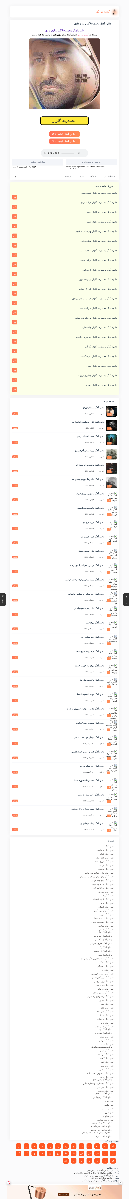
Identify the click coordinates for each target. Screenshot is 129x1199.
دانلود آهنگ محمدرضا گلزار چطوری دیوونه (97, 375)
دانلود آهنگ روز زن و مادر (104, 992)
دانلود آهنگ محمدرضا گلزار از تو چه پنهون (98, 279)
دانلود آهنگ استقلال (103, 1093)
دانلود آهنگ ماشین (107, 1069)
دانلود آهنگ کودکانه (106, 1054)
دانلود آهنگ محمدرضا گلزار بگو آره (101, 347)
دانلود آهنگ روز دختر (106, 989)
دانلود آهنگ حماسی (106, 926)
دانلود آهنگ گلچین (107, 1058)
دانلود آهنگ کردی (107, 1050)
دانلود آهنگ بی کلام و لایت (104, 888)
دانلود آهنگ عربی (107, 1023)
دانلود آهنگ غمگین (107, 1037)
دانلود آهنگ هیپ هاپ (106, 1087)
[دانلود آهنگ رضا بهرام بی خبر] (111, 769)
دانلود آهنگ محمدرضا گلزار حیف (102, 222)
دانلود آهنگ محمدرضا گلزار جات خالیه (99, 327)
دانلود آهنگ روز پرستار (105, 985)
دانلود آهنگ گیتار (108, 1062)
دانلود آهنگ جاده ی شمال (104, 918)
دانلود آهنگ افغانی (107, 854)
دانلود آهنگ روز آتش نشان (103, 977)
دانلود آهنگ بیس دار (106, 892)
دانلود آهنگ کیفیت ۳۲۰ (64, 141)
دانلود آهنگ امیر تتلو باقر (101, 1178)
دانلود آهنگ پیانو (108, 903)
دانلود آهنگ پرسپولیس (102, 1097)
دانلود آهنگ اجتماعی (106, 850)
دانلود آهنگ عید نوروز (103, 1033)
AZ (65, 1161)
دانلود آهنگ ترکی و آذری (104, 911)
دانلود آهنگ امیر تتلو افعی (97, 1170)
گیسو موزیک (83, 35)
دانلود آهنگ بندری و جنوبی (103, 884)
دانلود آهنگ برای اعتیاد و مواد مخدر (100, 873)
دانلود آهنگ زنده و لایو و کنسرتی (101, 996)
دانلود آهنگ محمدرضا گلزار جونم (102, 212)
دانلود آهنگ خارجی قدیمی (101, 943)
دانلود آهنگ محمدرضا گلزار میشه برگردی (98, 241)
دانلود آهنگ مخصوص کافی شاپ (101, 1073)
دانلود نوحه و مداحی (106, 1120)
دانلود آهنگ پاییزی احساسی (103, 899)
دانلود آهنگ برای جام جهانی (103, 880)
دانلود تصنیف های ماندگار (101, 1047)
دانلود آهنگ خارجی (107, 929)
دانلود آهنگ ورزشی (106, 1091)
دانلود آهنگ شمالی (106, 1015)
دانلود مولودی (109, 1116)
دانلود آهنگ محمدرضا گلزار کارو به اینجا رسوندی (94, 299)
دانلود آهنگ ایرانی (107, 865)
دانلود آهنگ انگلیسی (103, 940)
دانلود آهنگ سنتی (107, 1004)
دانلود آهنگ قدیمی (107, 1044)
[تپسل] (8, 1182)
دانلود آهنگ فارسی (106, 1040)
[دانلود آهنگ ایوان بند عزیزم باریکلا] (111, 669)
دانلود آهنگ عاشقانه (106, 1019)
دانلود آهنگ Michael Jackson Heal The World (93, 1173)
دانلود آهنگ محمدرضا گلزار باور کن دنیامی (97, 289)
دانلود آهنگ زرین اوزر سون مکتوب (98, 1175)
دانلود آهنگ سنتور (107, 1000)
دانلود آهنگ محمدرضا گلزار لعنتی (102, 366)
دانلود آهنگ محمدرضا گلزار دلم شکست (99, 356)
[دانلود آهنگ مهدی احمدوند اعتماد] (111, 697)
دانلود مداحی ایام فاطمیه (101, 1126)
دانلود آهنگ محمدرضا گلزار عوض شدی (99, 193)
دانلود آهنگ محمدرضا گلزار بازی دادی (99, 270)
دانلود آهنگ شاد (108, 1008)
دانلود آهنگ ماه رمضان (102, 1079)
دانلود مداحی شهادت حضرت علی (95, 1132)
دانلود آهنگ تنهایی (107, 914)
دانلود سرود (109, 1112)
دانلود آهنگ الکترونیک (105, 858)
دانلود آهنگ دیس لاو (108, 176)
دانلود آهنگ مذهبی (107, 1077)
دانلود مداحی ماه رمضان (101, 1130)
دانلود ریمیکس (108, 1108)
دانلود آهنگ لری (108, 1066)
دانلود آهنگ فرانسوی (103, 951)
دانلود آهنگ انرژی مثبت (105, 861)
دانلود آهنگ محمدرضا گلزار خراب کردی (98, 202)
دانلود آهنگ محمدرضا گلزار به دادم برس (98, 250)
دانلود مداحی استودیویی (101, 1122)
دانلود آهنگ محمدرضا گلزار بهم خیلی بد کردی (96, 231)
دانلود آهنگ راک (105, 947)
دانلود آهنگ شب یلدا (106, 1011)
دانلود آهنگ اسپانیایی (103, 936)
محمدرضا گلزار (64, 121)
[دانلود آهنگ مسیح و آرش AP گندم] (111, 726)
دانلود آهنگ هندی (105, 955)
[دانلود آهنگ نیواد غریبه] (111, 626)
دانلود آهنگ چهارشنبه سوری (103, 922)
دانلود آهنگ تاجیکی (106, 907)
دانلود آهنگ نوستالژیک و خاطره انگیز (99, 1083)
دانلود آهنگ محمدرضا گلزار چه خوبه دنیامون (96, 337)
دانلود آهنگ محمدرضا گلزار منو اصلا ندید (98, 308)
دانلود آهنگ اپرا (105, 932)
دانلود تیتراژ (110, 1101)
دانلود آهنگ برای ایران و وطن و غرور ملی (97, 876)
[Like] (13, 177)
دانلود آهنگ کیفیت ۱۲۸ (64, 134)
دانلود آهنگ (110, 846)
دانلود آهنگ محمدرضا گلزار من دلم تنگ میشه (96, 318)
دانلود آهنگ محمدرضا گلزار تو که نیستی (98, 260)
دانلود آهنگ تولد (105, 1029)
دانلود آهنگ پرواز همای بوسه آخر (96, 1180)
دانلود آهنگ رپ (108, 970)
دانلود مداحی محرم (104, 1136)
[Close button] (120, 1182)
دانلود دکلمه (109, 1105)
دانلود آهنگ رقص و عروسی (103, 974)
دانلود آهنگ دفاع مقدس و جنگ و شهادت (98, 958)
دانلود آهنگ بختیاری (106, 869)
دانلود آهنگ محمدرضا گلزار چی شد (100, 385)
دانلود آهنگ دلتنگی (107, 962)
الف (113, 1146)
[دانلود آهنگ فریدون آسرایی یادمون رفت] (111, 568)
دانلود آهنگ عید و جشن (105, 1027)
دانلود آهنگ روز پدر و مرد (104, 981)
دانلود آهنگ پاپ (108, 895)
